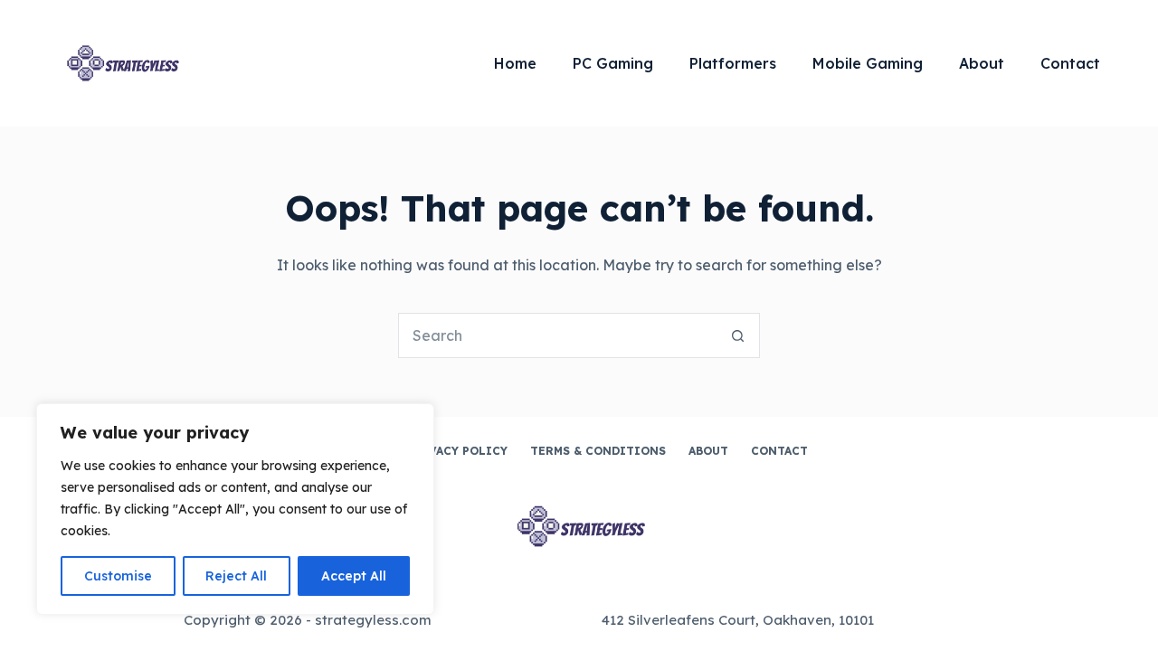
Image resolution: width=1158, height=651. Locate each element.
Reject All (236, 576)
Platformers (732, 63)
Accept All (353, 576)
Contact (1070, 63)
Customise (118, 576)
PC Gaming (613, 63)
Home (515, 63)
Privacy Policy (457, 451)
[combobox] (557, 335)
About (981, 63)
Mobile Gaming (867, 63)
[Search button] (737, 335)
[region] (235, 509)
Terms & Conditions (598, 451)
